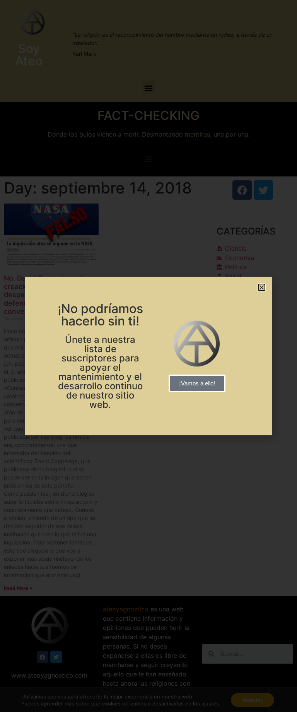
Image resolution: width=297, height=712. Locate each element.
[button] (262, 287)
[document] (148, 356)
